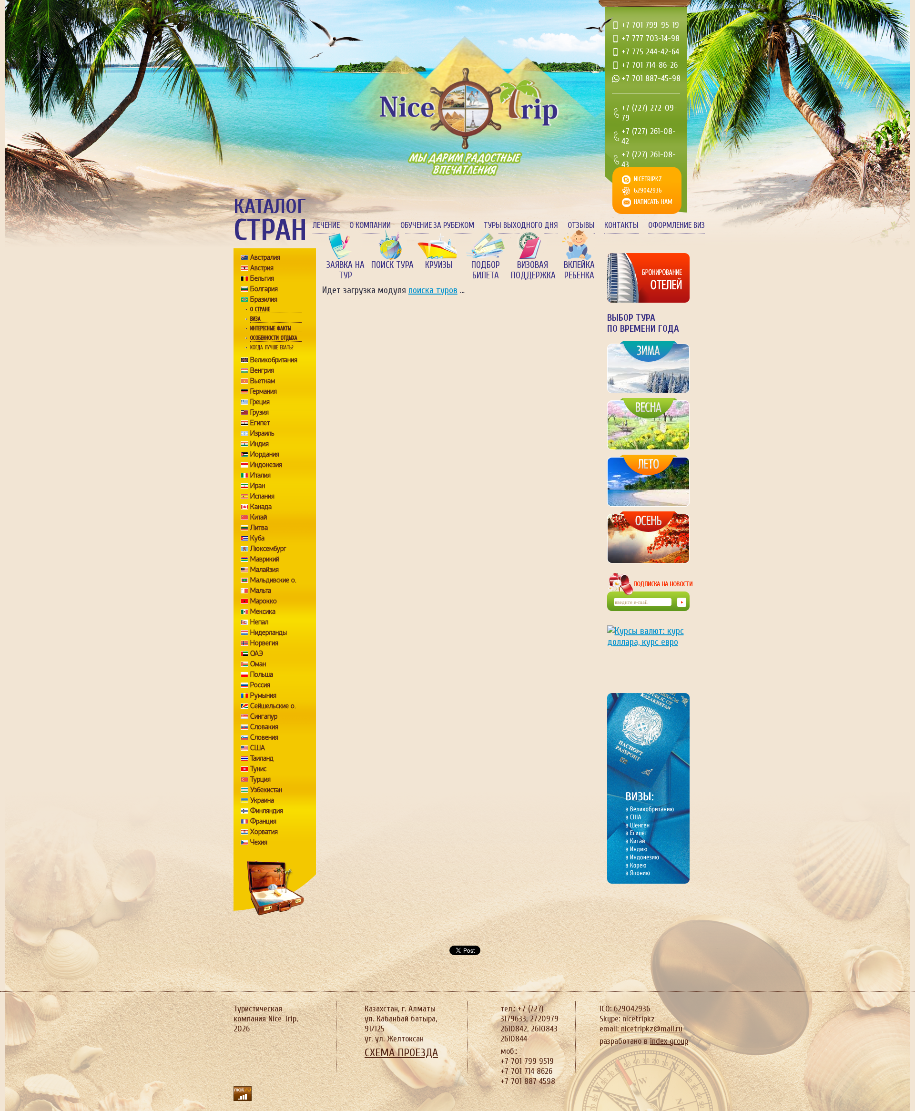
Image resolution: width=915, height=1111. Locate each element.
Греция (260, 402)
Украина (262, 800)
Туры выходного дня (521, 225)
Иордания (264, 454)
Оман (258, 664)
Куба (257, 538)
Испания (262, 496)
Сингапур (263, 716)
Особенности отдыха (273, 338)
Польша (261, 674)
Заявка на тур (345, 270)
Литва (259, 527)
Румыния (263, 695)
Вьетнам (262, 381)
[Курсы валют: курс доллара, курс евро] (648, 651)
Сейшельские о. (273, 706)
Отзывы (581, 225)
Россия (260, 685)
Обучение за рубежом (437, 225)
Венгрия (262, 370)
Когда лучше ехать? (271, 347)
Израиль (262, 433)
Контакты (621, 225)
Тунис (258, 768)
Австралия (265, 257)
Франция (263, 821)
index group (669, 1041)
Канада (261, 506)
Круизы (439, 265)
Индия (259, 443)
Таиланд (262, 758)
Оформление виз (676, 225)
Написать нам (653, 202)
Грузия (259, 412)
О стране (260, 309)
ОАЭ (256, 653)
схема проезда (401, 1052)
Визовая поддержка (532, 270)
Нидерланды (268, 632)
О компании (370, 225)
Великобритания (273, 360)
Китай (258, 517)
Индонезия (266, 464)
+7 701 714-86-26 (649, 65)
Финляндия (266, 810)
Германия (263, 391)
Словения (264, 737)
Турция (260, 779)
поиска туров (433, 290)
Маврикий (264, 559)
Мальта (260, 590)
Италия (260, 475)
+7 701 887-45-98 (651, 78)
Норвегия (264, 643)
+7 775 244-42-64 (650, 52)
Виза (255, 319)
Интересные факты (270, 328)
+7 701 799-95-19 (650, 25)
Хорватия (264, 831)
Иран (257, 485)
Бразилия (263, 299)
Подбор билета (485, 270)
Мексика (262, 611)
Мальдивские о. (273, 580)
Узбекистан (266, 789)
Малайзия (264, 569)
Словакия (264, 727)
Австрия (262, 268)
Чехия (258, 842)
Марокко (263, 601)
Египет (260, 422)
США (257, 748)
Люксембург (268, 548)
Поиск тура (392, 265)
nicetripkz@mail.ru (650, 1029)
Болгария (264, 289)
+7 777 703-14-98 (650, 38)
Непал (259, 622)
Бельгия (262, 278)
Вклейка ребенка (579, 270)
